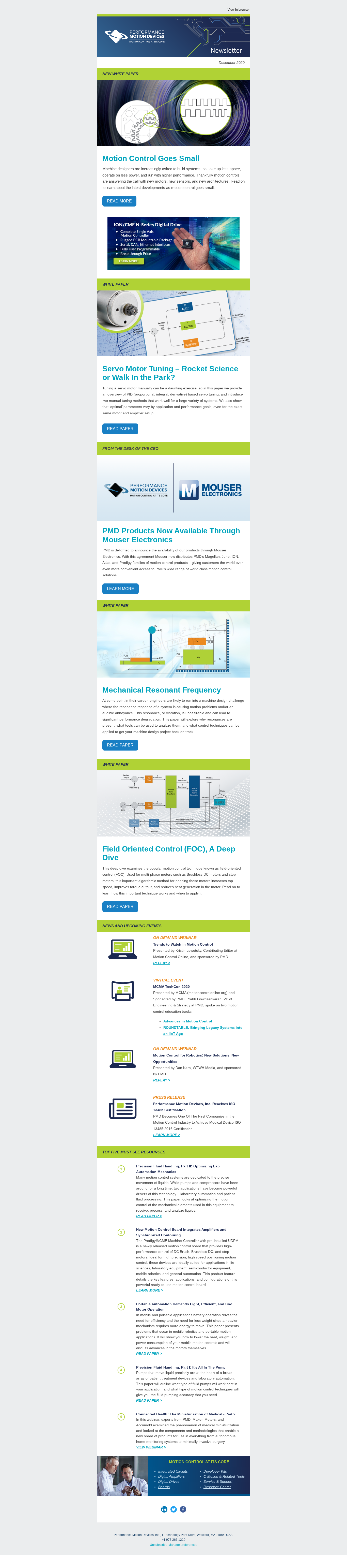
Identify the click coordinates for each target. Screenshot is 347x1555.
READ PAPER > (149, 1216)
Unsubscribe (158, 1545)
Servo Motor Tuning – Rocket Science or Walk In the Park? (170, 373)
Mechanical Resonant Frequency (161, 690)
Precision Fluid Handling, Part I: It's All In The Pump (181, 1367)
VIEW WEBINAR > (151, 1447)
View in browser (239, 9)
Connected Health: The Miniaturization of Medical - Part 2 (185, 1414)
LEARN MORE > (149, 1290)
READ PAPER (120, 429)
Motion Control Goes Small (150, 158)
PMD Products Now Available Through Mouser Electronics (171, 535)
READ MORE (119, 201)
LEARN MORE (120, 588)
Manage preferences (182, 1545)
